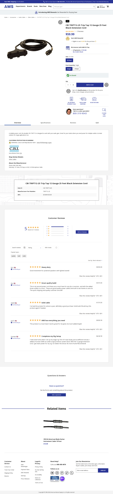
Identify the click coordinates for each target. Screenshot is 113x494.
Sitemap (23, 476)
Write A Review (82, 232)
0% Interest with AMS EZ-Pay (80, 47)
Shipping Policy (8, 473)
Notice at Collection (38, 478)
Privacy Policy (39, 467)
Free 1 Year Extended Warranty (101, 1)
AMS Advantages (24, 465)
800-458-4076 (61, 464)
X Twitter (71, 473)
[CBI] (14, 151)
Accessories (13, 17)
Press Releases (25, 479)
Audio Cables (22, 17)
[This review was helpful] (97, 276)
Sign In (102, 6)
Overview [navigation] (17, 123)
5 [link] (74, 31)
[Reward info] (95, 41)
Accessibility (38, 475)
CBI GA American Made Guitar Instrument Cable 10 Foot (54, 440)
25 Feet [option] (69, 60)
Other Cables (31, 17)
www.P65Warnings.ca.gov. (44, 142)
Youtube (52, 473)
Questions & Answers (56, 375)
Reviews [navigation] (73, 123)
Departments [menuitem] (20, 6)
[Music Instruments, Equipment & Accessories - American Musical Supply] (8, 6)
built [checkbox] (19, 256)
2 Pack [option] (77, 69)
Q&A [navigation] (97, 123)
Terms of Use (39, 482)
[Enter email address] (88, 470)
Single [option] (69, 69)
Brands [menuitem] (29, 6)
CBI (67, 21)
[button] (108, 6)
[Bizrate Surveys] (56, 480)
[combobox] (74, 7)
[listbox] (87, 60)
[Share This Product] (60, 22)
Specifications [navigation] (45, 123)
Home (6, 17)
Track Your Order (9, 470)
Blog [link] (49, 6)
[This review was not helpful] (100, 276)
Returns (6, 476)
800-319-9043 (80, 113)
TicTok (67, 473)
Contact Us (7, 467)
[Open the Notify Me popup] (68, 91)
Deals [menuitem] (36, 6)
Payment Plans (25, 469)
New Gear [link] (43, 6)
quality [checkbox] (13, 256)
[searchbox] (17, 247)
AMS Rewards (25, 472)
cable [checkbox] (24, 256)
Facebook (62, 473)
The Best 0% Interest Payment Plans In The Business (79, 1)
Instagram (57, 473)
